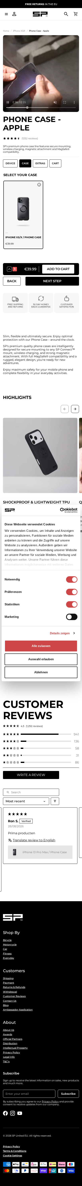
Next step (52, 281)
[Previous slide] (65, 409)
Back (12, 281)
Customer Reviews (14, 996)
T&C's (6, 1061)
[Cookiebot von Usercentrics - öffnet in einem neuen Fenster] (60, 510)
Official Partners (12, 1039)
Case (25, 163)
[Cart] (76, 14)
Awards (7, 1034)
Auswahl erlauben (41, 659)
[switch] (71, 592)
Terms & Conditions (14, 1151)
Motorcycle (10, 944)
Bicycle (7, 940)
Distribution (10, 1043)
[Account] (14, 14)
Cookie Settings (12, 1155)
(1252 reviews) (30, 138)
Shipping (8, 978)
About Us (8, 1030)
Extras (40, 163)
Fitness (7, 953)
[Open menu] (6, 14)
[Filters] (55, 801)
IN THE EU (41, 4)
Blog (6, 1005)
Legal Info (9, 1057)
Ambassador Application (18, 1009)
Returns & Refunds (14, 987)
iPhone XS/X (19, 31)
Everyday (8, 958)
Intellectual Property (15, 1048)
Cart (55, 163)
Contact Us (9, 1000)
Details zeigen (60, 633)
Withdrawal (10, 991)
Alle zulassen (41, 646)
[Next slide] (75, 409)
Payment (8, 982)
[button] (41, 734)
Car (5, 949)
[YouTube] (19, 1113)
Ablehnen (41, 672)
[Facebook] (5, 1113)
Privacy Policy (11, 1052)
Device (10, 163)
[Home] (40, 14)
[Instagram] (12, 1113)
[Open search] (66, 14)
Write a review (31, 775)
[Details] (39, 185)
